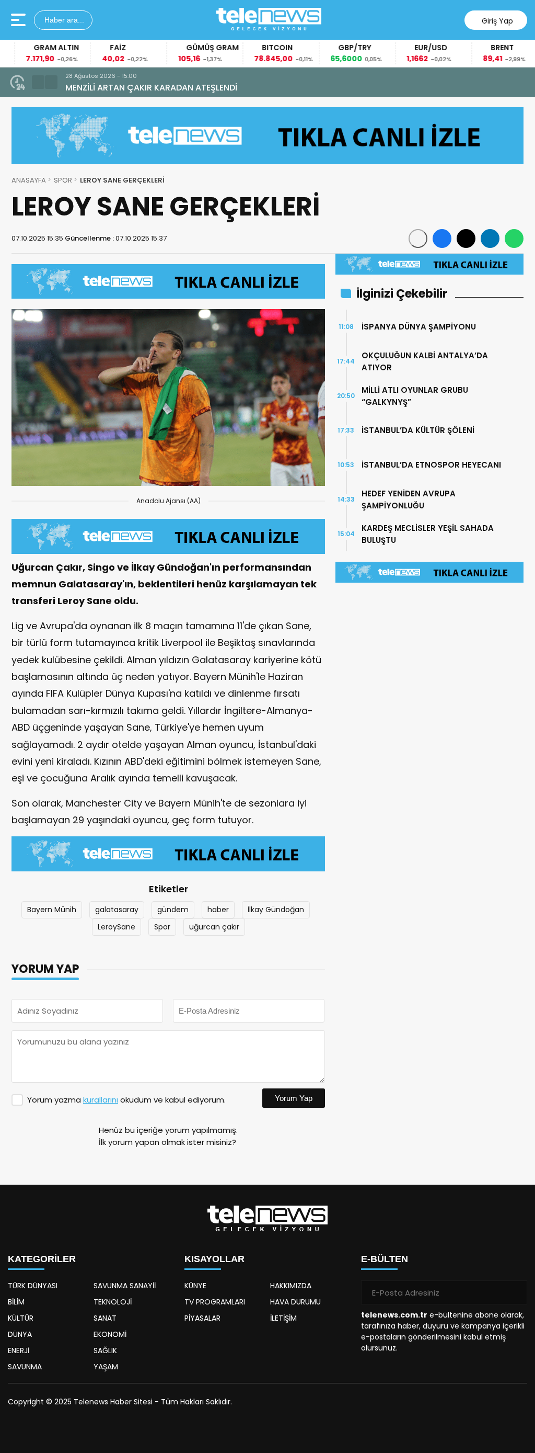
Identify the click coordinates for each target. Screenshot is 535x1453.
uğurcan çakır (214, 927)
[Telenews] (269, 20)
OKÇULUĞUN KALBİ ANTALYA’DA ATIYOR (425, 361)
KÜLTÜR (20, 1318)
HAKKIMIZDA (290, 1285)
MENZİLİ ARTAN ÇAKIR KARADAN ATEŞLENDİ (151, 88)
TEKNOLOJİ (113, 1302)
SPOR (63, 180)
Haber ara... (63, 20)
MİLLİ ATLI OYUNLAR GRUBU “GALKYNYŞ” (415, 395)
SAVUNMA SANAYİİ (125, 1285)
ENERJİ (18, 1350)
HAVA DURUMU (295, 1302)
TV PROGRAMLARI (214, 1302)
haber (218, 909)
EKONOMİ (110, 1334)
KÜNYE (195, 1285)
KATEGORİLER (42, 1259)
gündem (173, 909)
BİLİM (16, 1302)
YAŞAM (106, 1366)
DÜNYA (20, 1334)
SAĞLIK (105, 1350)
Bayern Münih (51, 909)
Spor (162, 927)
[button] (38, 82)
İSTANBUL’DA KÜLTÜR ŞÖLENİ (418, 430)
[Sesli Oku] (418, 238)
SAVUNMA (25, 1366)
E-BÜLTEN (384, 1259)
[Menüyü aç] (19, 19)
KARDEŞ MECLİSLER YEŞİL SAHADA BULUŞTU (428, 534)
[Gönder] (515, 1292)
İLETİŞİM (283, 1318)
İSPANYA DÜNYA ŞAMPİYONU (419, 326)
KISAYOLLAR (214, 1259)
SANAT (105, 1318)
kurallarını (100, 1099)
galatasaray (116, 909)
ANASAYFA (28, 180)
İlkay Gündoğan (276, 909)
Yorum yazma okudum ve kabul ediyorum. (126, 1099)
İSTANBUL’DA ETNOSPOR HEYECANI (431, 464)
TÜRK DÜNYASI (32, 1285)
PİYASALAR (202, 1318)
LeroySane (116, 927)
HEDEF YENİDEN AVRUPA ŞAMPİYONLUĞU (409, 499)
